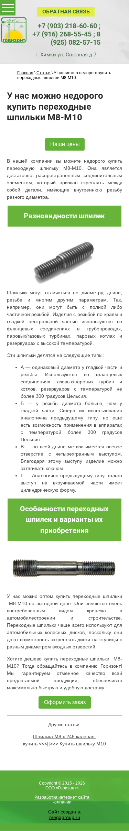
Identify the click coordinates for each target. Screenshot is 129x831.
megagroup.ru (64, 817)
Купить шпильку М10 (83, 743)
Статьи (43, 72)
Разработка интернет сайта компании (61, 800)
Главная (25, 72)
